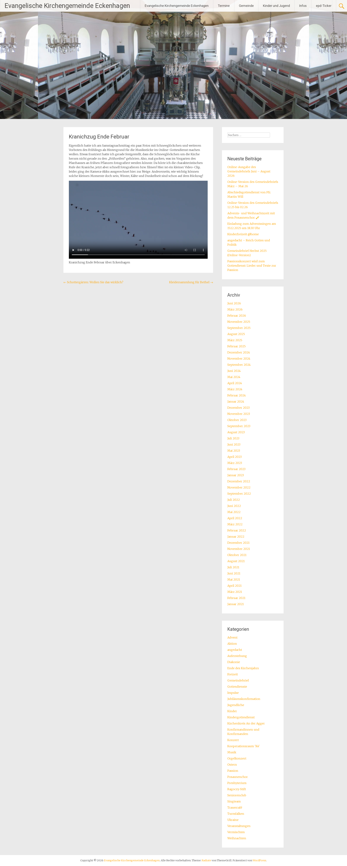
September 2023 (238, 426)
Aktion (232, 643)
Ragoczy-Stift (236, 789)
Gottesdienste (237, 686)
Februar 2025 (236, 346)
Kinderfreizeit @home (243, 234)
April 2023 (234, 457)
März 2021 (234, 592)
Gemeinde (246, 6)
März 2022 (235, 524)
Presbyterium (237, 783)
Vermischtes (236, 832)
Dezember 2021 (238, 542)
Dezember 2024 (238, 352)
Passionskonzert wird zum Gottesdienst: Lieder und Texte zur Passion (251, 265)
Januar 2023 (235, 475)
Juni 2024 (234, 371)
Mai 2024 (233, 377)
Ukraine (233, 820)
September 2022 (239, 493)
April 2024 (234, 383)
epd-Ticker (323, 6)
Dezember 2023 (238, 407)
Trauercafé (234, 807)
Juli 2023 (233, 438)
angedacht (234, 650)
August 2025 (236, 334)
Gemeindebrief (238, 680)
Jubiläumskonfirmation (243, 699)
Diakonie (233, 662)
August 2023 (236, 432)
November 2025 (238, 322)
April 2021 (234, 585)
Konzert (233, 740)
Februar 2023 (236, 469)
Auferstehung (237, 656)
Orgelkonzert (236, 758)
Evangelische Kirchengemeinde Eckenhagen (67, 6)
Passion (232, 770)
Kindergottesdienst (241, 717)
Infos (303, 6)
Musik (231, 752)
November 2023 (238, 414)
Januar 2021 (235, 604)
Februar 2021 (236, 598)
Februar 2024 (236, 395)
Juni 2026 (234, 303)
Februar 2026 (236, 315)
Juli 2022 (233, 500)
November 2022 (238, 487)
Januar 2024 (235, 401)
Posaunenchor (237, 777)
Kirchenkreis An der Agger (246, 723)
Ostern (232, 764)
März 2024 (234, 389)
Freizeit (232, 674)
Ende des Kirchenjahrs (243, 668)
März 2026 (235, 309)
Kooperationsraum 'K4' (243, 746)
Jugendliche (235, 705)
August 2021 (236, 561)
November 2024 (238, 358)
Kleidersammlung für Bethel (191, 282)
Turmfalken (235, 813)
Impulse (233, 692)
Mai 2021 (233, 579)
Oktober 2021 (237, 555)
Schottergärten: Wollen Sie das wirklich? (93, 282)
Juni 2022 (234, 506)
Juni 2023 (233, 444)
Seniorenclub (236, 795)
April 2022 (234, 518)
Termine (224, 6)
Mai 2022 (234, 512)
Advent (232, 637)
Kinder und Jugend (276, 6)
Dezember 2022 (238, 481)
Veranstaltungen (238, 826)
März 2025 (234, 340)
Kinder (232, 711)
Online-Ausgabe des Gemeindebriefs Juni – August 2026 (248, 171)
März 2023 (234, 463)
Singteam (234, 801)
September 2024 (239, 364)
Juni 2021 (233, 573)
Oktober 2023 (237, 420)
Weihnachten (236, 838)
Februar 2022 (236, 530)
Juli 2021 (233, 567)
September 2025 (238, 328)
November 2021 (238, 549)
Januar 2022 (235, 536)
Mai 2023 (233, 450)
